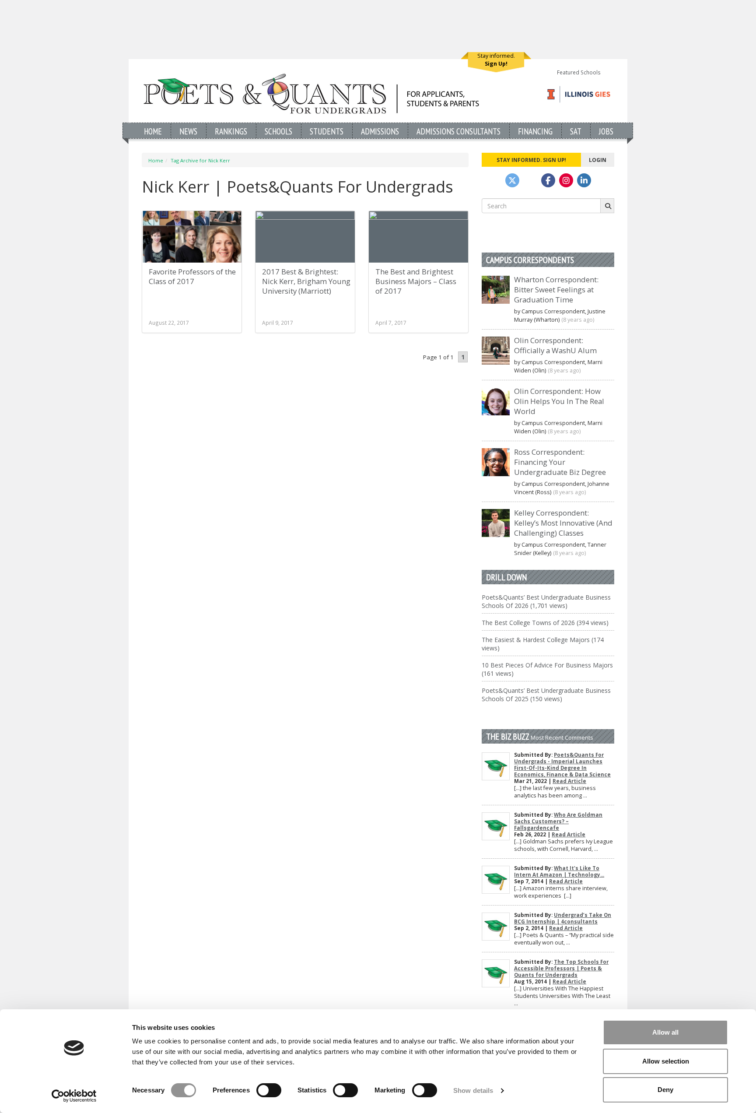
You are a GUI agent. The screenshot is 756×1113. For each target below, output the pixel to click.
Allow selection (665, 1061)
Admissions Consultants (458, 131)
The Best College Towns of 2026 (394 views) (545, 622)
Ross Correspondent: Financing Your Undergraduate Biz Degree (560, 462)
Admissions (380, 131)
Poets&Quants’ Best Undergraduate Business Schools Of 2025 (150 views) (546, 694)
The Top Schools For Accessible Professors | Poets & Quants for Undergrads (561, 968)
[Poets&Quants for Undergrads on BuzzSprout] (530, 180)
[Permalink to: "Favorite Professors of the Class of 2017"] (192, 237)
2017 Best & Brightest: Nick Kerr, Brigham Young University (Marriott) (306, 281)
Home (153, 131)
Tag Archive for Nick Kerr (200, 160)
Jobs (606, 131)
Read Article (569, 781)
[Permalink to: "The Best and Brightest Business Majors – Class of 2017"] (418, 237)
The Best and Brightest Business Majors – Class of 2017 (415, 281)
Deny (665, 1089)
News (188, 131)
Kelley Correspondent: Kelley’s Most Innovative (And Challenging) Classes (563, 523)
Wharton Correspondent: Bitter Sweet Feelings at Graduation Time (556, 289)
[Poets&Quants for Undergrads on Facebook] (548, 180)
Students (326, 131)
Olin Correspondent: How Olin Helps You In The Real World (559, 401)
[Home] (311, 93)
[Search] (607, 205)
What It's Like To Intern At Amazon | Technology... (559, 871)
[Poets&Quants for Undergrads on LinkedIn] (584, 180)
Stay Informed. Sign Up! (531, 159)
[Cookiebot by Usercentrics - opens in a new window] (74, 1095)
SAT (575, 131)
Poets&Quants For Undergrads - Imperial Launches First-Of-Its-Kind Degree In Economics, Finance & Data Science (562, 764)
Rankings (231, 131)
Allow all (665, 1032)
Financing (535, 131)
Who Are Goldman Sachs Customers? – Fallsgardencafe (558, 821)
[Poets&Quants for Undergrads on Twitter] (512, 180)
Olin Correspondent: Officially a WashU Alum (555, 345)
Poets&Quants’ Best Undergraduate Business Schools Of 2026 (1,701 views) (546, 601)
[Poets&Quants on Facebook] (566, 180)
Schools (278, 131)
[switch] (268, 1090)
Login (597, 159)
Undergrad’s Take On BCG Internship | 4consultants (562, 918)
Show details (473, 1090)
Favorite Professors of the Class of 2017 (192, 276)
